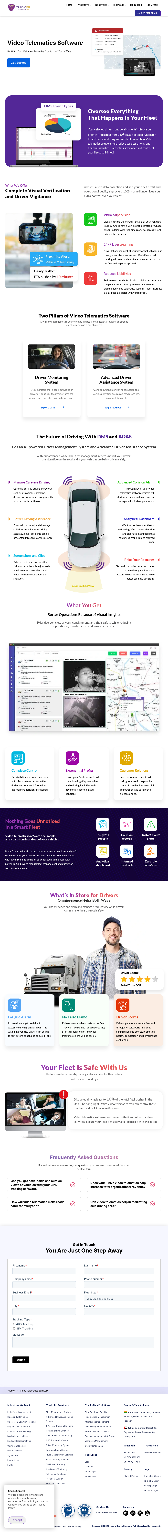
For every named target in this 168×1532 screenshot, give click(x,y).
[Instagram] (125, 1513)
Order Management (94, 1446)
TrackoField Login (152, 1476)
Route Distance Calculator (97, 1431)
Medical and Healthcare (18, 1436)
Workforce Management (96, 1441)
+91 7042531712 (131, 1452)
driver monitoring (104, 139)
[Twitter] (140, 1513)
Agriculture (12, 1455)
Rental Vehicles (14, 1451)
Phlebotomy (13, 1460)
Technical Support (54, 1479)
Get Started (19, 62)
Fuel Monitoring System (57, 1450)
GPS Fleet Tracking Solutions (59, 1426)
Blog (87, 1462)
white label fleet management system (83, 456)
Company (152, 5)
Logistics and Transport (18, 1427)
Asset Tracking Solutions (58, 1459)
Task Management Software (98, 1427)
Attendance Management (97, 1422)
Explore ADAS (113, 407)
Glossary (89, 1467)
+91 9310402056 (152, 1452)
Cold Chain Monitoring (56, 1469)
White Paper (90, 1471)
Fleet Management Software (59, 1412)
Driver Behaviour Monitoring (59, 1435)
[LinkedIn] (133, 1513)
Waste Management (16, 1446)
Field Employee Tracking (96, 1412)
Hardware (118, 5)
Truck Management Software (59, 1455)
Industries (101, 5)
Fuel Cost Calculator (55, 1483)
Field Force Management (19, 1412)
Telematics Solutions (56, 1474)
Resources (136, 5)
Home (69, 5)
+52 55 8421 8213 (132, 1462)
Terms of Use (59, 1527)
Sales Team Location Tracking (21, 1422)
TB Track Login (151, 1490)
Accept (17, 1520)
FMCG (10, 1465)
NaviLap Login (150, 1486)
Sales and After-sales (17, 1417)
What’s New (90, 1476)
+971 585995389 (132, 1457)
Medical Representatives (19, 1441)
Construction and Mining (19, 1431)
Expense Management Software (100, 1436)
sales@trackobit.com (106, 1513)
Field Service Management (97, 1417)
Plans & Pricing (131, 1476)
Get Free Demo (149, 13)
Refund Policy (74, 1527)
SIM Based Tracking (55, 1464)
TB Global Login (151, 1481)
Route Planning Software (57, 1431)
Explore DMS (48, 407)
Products (83, 5)
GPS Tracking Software (57, 1440)
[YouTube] (147, 1513)
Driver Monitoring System (58, 1445)
